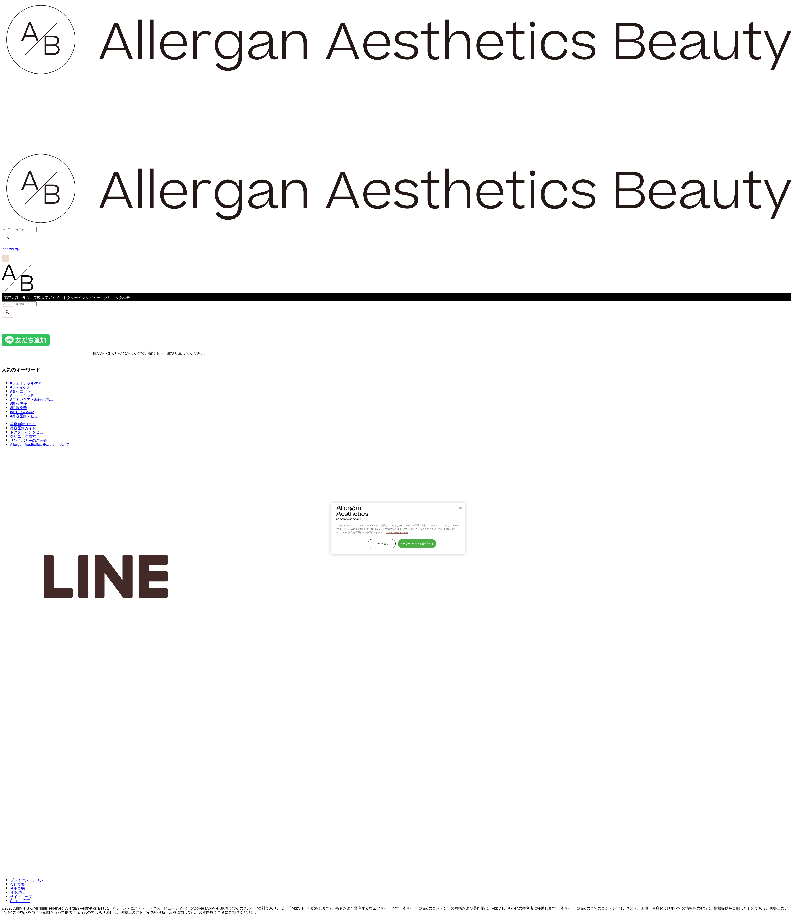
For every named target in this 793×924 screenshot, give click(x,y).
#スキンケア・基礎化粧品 (31, 399)
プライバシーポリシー (28, 879)
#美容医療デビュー (26, 415)
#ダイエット (20, 391)
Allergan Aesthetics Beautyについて (39, 444)
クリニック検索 (117, 297)
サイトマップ (21, 896)
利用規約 (17, 888)
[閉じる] (460, 508)
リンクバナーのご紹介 (28, 440)
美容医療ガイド (46, 297)
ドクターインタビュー (81, 297)
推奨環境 (17, 892)
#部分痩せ (18, 403)
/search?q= (11, 248)
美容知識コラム (17, 297)
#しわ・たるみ (22, 395)
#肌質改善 (18, 407)
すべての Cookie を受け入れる (417, 543)
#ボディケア (20, 387)
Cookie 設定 (20, 900)
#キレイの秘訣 (22, 411)
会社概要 (17, 884)
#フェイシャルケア (26, 382)
